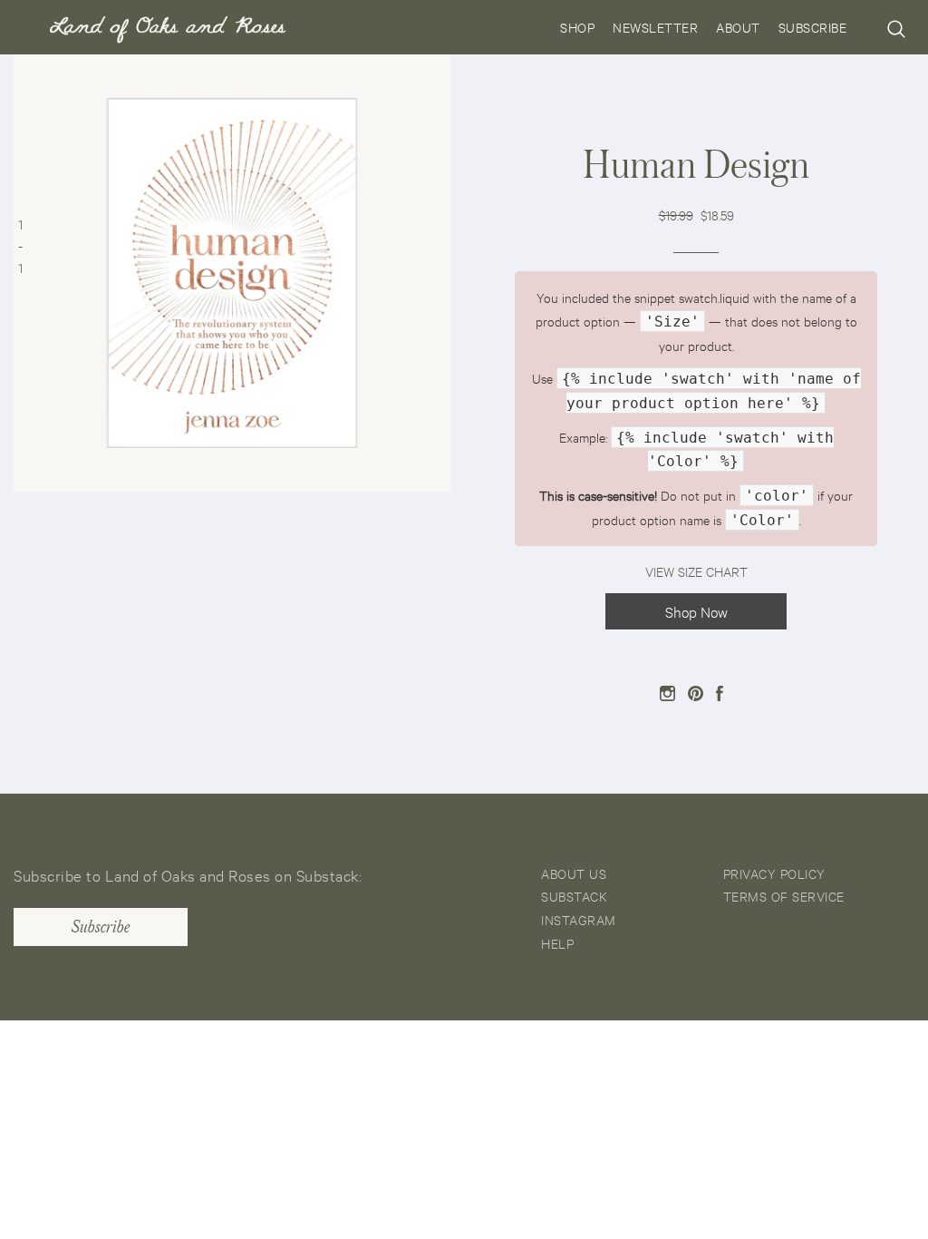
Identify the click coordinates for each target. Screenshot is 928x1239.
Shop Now (696, 610)
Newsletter (655, 26)
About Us (573, 873)
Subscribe (812, 26)
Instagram (578, 919)
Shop (577, 26)
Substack (574, 895)
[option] (232, 273)
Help (557, 942)
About (738, 26)
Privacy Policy (774, 873)
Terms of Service (784, 895)
